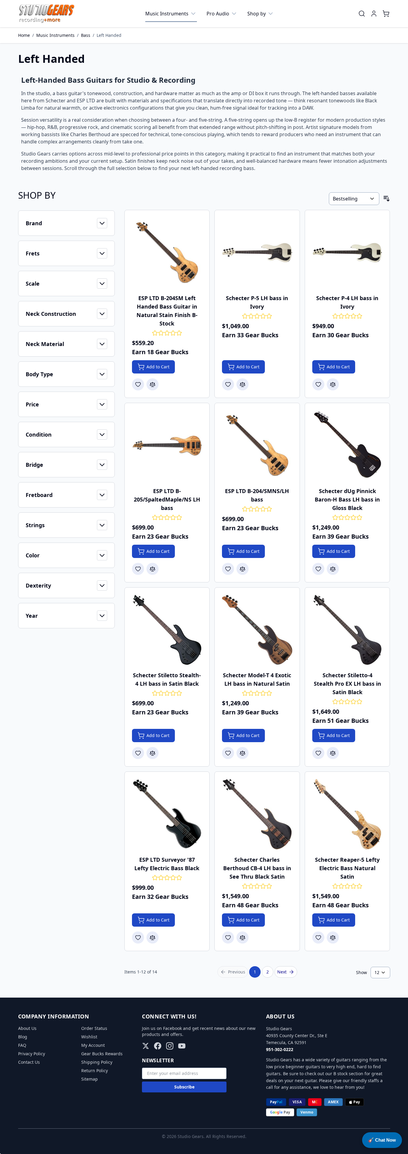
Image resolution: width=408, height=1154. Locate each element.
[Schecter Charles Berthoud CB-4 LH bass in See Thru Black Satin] (257, 814)
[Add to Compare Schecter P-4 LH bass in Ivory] (333, 384)
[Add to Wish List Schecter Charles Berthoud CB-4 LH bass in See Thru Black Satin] (228, 937)
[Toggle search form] (361, 13)
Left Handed (109, 35)
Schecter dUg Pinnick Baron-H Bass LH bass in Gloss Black (347, 499)
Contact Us (29, 1062)
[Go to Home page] (46, 14)
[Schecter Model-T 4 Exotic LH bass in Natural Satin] (257, 630)
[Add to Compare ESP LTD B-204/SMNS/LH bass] (242, 569)
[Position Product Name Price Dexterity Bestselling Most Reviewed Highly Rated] (354, 198)
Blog (22, 1037)
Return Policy (94, 1070)
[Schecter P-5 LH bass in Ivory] (257, 252)
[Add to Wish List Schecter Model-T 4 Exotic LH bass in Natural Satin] (228, 753)
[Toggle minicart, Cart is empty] (386, 13)
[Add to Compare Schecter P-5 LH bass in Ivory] (242, 384)
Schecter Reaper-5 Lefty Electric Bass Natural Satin (347, 868)
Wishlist (89, 1037)
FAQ (22, 1045)
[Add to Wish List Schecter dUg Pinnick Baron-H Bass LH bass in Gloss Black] (318, 569)
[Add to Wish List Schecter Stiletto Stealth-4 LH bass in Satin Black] (138, 753)
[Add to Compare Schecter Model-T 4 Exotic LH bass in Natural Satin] (242, 753)
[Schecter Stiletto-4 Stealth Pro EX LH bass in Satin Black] (347, 630)
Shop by (256, 13)
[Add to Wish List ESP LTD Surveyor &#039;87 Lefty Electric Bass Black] (138, 937)
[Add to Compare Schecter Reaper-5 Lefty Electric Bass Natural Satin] (333, 937)
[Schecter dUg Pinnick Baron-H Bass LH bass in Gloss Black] (347, 445)
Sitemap (89, 1079)
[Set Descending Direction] (386, 198)
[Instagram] (169, 1046)
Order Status (94, 1028)
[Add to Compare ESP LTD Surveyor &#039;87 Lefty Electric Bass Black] (152, 937)
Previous (236, 972)
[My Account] (373, 13)
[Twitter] (145, 1046)
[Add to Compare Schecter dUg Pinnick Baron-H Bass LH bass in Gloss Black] (333, 569)
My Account (93, 1045)
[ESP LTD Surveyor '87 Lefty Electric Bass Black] (167, 814)
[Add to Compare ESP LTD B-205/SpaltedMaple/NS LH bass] (152, 569)
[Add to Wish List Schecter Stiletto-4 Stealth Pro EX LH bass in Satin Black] (318, 753)
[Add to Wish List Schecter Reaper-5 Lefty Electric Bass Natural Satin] (318, 937)
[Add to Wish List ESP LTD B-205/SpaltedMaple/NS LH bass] (138, 569)
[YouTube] (181, 1046)
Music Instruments (166, 13)
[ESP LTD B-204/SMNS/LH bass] (257, 445)
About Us (27, 1028)
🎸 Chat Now (382, 1140)
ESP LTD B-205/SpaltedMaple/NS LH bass (167, 499)
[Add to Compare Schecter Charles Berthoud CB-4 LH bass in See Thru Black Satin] (242, 937)
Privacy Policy (31, 1053)
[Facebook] (157, 1046)
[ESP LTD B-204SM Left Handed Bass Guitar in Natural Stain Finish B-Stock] (167, 252)
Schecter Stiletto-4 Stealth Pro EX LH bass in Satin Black (347, 684)
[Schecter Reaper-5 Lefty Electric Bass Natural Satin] (347, 814)
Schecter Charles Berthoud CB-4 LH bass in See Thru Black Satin (257, 868)
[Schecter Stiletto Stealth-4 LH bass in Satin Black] (167, 630)
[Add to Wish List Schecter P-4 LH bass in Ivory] (318, 384)
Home (24, 35)
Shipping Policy (96, 1062)
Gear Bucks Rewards (102, 1053)
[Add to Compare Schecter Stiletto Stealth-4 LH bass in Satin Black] (152, 753)
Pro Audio (218, 13)
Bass (85, 35)
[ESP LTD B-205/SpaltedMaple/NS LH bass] (167, 445)
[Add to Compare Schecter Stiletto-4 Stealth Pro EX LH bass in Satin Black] (333, 753)
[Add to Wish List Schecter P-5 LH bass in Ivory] (228, 384)
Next (282, 972)
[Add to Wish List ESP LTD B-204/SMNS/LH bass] (228, 569)
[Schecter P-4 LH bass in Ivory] (347, 252)
